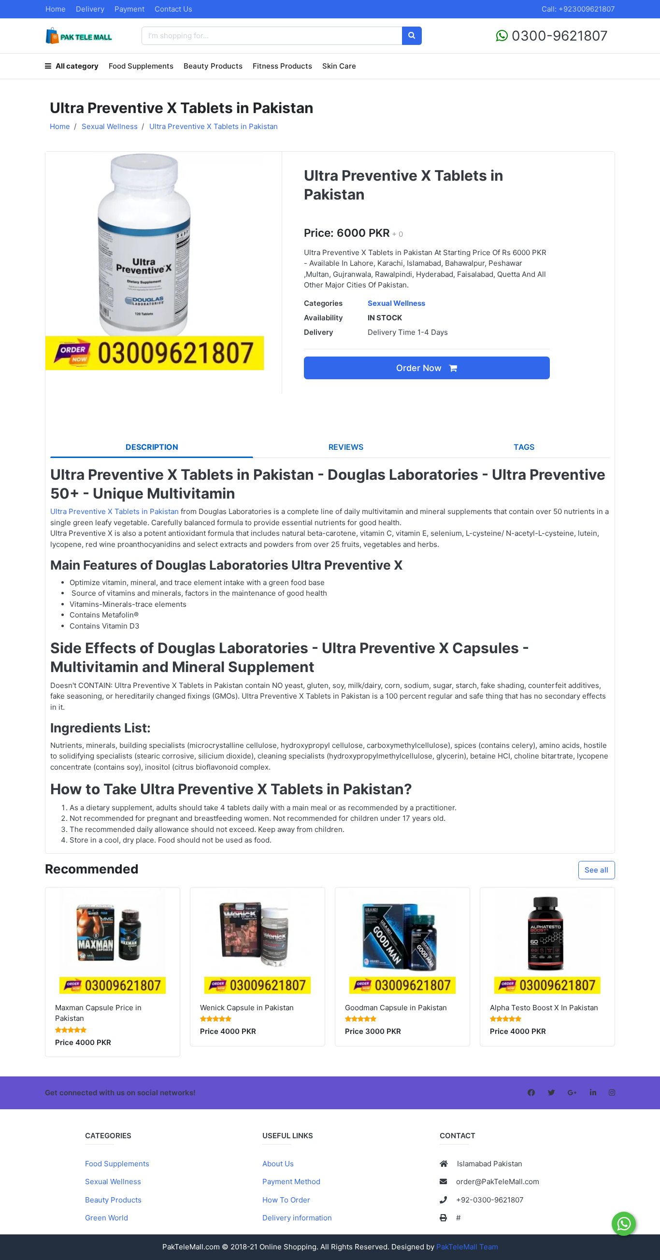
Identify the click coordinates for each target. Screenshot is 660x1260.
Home (55, 9)
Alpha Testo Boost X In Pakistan (544, 1007)
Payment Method (291, 1181)
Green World (106, 1217)
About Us (278, 1163)
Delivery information (297, 1217)
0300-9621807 (558, 36)
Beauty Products (213, 66)
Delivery (90, 9)
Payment (129, 9)
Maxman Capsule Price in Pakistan (98, 1013)
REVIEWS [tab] (346, 447)
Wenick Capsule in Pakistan (247, 1007)
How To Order (286, 1199)
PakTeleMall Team (467, 1246)
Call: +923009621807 (578, 9)
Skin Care (339, 66)
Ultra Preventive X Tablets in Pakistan (114, 511)
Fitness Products (282, 66)
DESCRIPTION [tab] (152, 447)
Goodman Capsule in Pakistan (396, 1007)
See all (596, 869)
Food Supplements (141, 66)
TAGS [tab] (524, 447)
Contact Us (173, 9)
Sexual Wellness (113, 1181)
